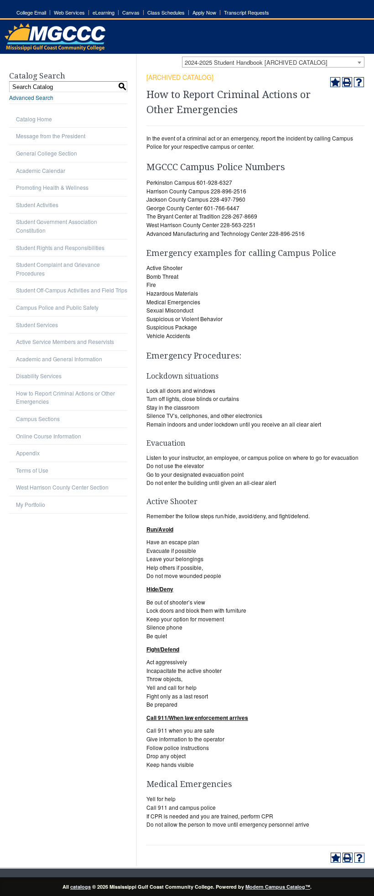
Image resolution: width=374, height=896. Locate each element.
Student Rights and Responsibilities (60, 247)
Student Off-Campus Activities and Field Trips (71, 290)
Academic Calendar (40, 170)
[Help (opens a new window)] (359, 82)
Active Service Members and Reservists (65, 341)
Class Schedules (166, 12)
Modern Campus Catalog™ (277, 886)
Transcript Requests (246, 12)
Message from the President (50, 136)
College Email (31, 12)
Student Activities (37, 204)
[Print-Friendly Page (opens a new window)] (347, 82)
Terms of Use (32, 470)
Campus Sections (38, 418)
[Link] (55, 48)
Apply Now (204, 12)
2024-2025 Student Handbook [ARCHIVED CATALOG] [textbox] (256, 62)
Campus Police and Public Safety (57, 307)
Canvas (131, 12)
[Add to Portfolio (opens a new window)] (335, 82)
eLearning (103, 12)
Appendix (28, 453)
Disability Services (39, 376)
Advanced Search (31, 97)
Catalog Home (34, 119)
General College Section (46, 153)
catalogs (80, 886)
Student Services (37, 324)
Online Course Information (48, 436)
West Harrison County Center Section (62, 487)
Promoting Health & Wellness (52, 187)
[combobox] (273, 62)
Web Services (69, 12)
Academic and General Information (59, 359)
